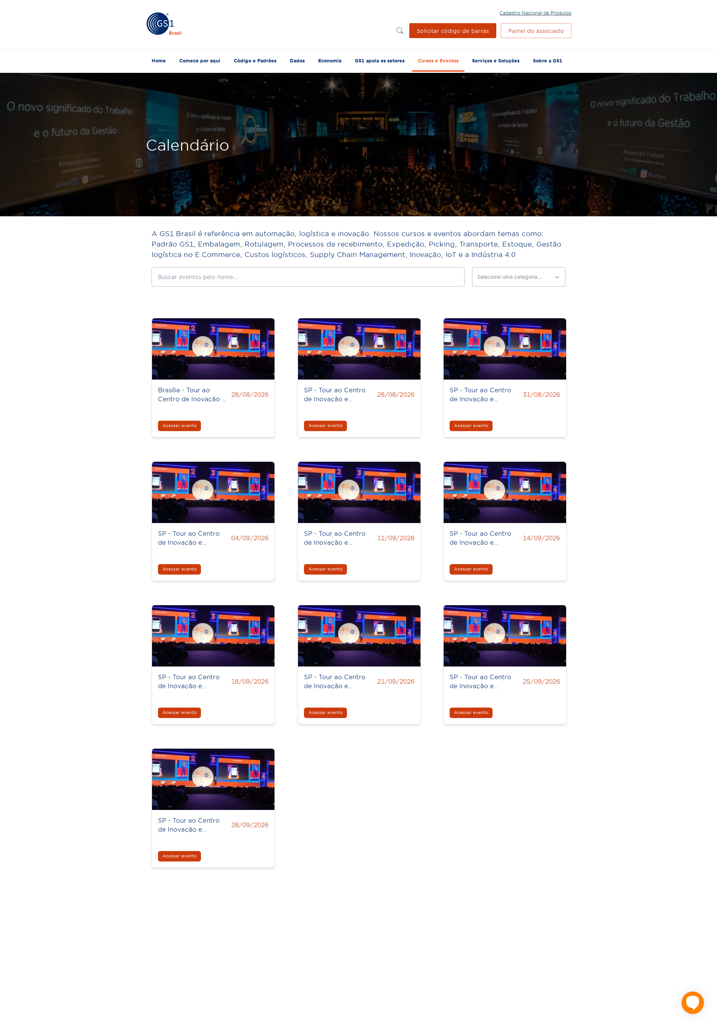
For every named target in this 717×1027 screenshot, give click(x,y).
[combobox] (518, 277)
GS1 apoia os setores (379, 60)
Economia (329, 60)
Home (159, 60)
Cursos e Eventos (438, 60)
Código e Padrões (255, 60)
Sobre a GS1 (547, 60)
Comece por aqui (199, 60)
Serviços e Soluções (495, 60)
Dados (297, 60)
